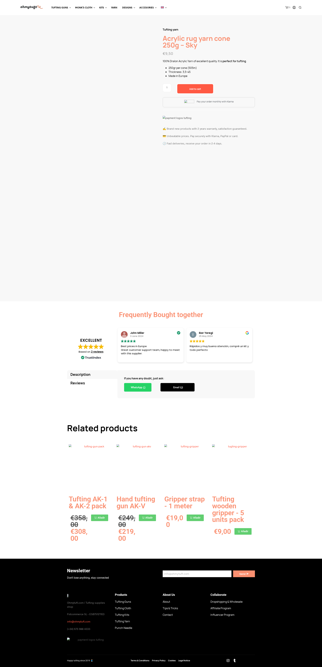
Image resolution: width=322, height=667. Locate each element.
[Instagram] (228, 661)
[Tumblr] (235, 661)
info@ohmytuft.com (78, 621)
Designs (127, 8)
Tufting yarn (170, 29)
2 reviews (97, 351)
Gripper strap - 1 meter (184, 502)
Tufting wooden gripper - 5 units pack (228, 509)
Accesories (146, 8)
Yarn (114, 8)
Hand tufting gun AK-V (136, 502)
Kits (101, 8)
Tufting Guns (59, 8)
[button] (287, 7)
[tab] (92, 374)
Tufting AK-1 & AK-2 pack (88, 502)
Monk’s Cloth (83, 8)
